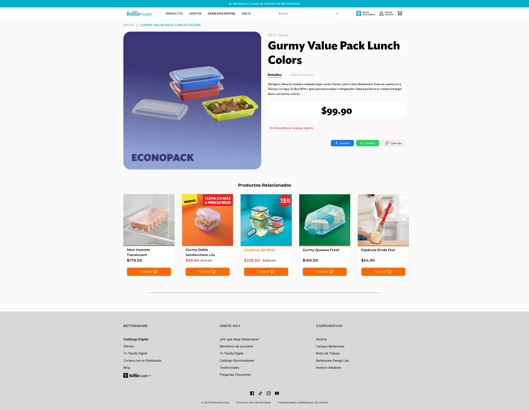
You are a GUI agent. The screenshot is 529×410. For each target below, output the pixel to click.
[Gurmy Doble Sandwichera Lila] (207, 219)
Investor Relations (328, 367)
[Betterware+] (137, 375)
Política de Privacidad (253, 402)
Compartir (344, 143)
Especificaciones (302, 75)
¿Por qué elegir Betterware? (239, 339)
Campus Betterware (330, 346)
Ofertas (128, 346)
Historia (321, 339)
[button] (174, 13)
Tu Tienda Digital (135, 353)
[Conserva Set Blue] (266, 220)
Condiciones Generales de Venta (303, 402)
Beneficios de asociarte (236, 346)
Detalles (275, 75)
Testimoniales (229, 367)
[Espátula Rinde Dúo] (383, 220)
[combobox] (309, 13)
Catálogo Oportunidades (237, 360)
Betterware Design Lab (332, 360)
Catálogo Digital (135, 339)
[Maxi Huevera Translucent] (149, 219)
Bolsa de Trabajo (328, 353)
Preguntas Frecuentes (235, 375)
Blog (126, 367)
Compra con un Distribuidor (142, 360)
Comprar (147, 271)
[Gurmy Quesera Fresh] (324, 220)
